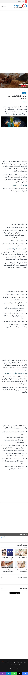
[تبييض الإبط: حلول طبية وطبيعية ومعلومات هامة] (7, 564)
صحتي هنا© (14, 662)
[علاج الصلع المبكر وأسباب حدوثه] (7, 552)
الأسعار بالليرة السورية (12, 664)
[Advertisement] (14, 26)
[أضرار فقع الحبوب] (21, 552)
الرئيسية (23, 89)
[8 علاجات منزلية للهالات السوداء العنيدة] (21, 564)
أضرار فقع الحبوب (23, 557)
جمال (20, 89)
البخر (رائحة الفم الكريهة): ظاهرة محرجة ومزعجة (14, 1)
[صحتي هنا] (20, 6)
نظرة (19, 664)
